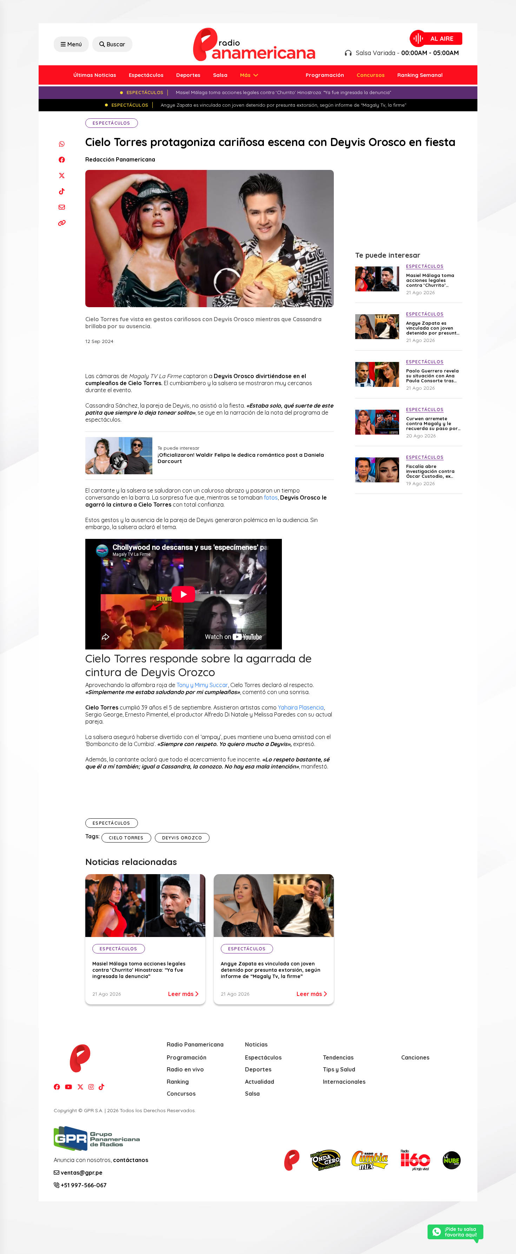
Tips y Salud (339, 1069)
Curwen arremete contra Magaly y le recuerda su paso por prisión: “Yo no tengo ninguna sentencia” (432, 423)
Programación (325, 75)
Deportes (188, 75)
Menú (74, 44)
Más (246, 75)
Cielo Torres (126, 837)
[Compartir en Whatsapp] (62, 144)
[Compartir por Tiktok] (62, 191)
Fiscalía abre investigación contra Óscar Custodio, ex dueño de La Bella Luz (432, 471)
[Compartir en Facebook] (62, 159)
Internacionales (344, 1081)
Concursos (371, 75)
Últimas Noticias (94, 75)
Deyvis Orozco (182, 837)
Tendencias (338, 1057)
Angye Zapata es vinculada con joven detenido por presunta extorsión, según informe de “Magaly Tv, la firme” (270, 970)
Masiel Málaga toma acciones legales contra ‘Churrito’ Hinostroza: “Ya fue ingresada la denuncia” (138, 970)
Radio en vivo (185, 1069)
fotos (271, 497)
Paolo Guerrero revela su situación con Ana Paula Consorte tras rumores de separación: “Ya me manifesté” (432, 375)
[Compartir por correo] (62, 207)
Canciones (415, 1057)
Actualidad (259, 1081)
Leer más (181, 993)
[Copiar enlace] (62, 223)
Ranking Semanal (420, 75)
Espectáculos (146, 75)
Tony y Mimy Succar (202, 684)
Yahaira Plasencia (301, 707)
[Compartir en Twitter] (62, 175)
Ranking (178, 1081)
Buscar (116, 44)
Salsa (220, 75)
